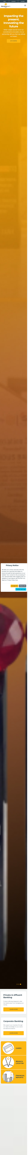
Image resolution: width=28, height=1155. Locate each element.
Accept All (14, 586)
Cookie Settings (20, 589)
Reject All (22, 586)
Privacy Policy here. (12, 580)
